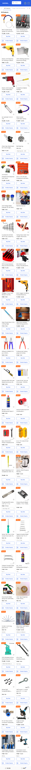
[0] (28, 3)
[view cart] (28, 3)
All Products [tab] (7, 8)
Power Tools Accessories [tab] (18, 8)
